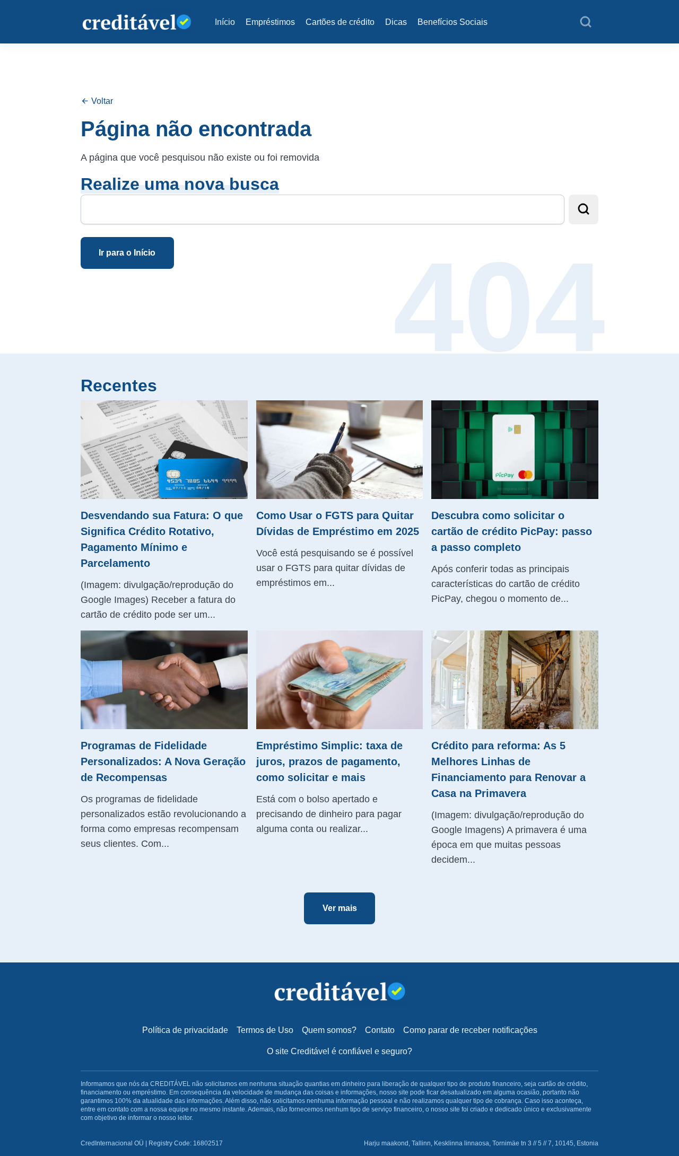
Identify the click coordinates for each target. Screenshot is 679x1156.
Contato (380, 1030)
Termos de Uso (265, 1030)
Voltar (101, 101)
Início (225, 22)
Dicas (396, 22)
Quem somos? (329, 1030)
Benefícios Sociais (452, 22)
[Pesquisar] (585, 22)
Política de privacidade (185, 1030)
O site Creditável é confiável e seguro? (339, 1051)
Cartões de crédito (340, 22)
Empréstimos (270, 22)
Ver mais (340, 908)
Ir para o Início (127, 252)
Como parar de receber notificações (470, 1030)
